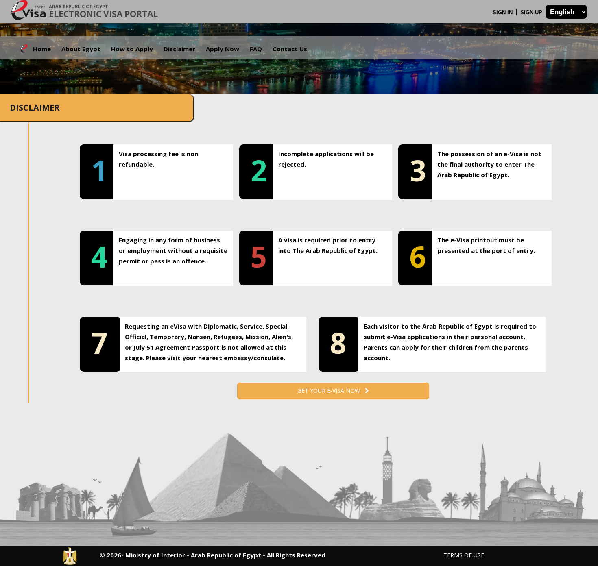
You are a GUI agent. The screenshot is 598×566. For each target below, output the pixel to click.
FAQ (256, 49)
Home (42, 49)
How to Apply (132, 49)
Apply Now (222, 49)
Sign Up (532, 12)
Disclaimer (179, 49)
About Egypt (80, 49)
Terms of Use (463, 555)
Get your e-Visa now (331, 390)
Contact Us (290, 49)
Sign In (503, 12)
